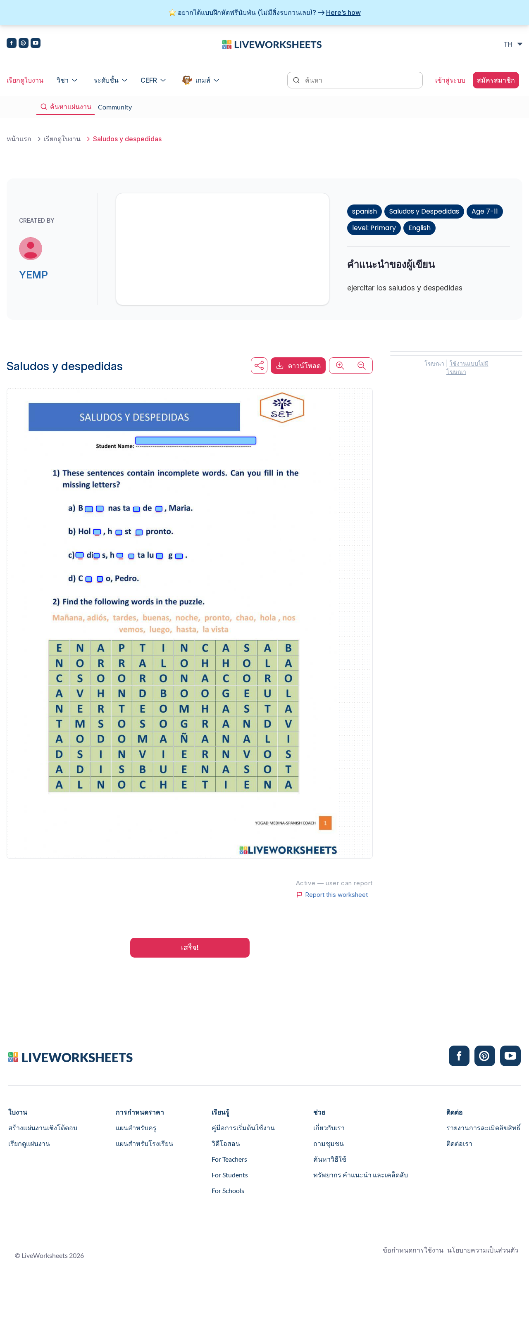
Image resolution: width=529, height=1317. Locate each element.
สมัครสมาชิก (496, 80)
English (419, 228)
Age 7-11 (485, 211)
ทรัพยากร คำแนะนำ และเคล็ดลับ (360, 1175)
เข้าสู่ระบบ (450, 80)
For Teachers (229, 1159)
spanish (364, 211)
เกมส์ (202, 80)
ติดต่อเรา (459, 1143)
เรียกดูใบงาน (25, 80)
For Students (230, 1175)
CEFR (149, 80)
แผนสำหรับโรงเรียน (144, 1143)
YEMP (33, 275)
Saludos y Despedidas (424, 211)
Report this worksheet (336, 894)
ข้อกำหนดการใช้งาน (413, 1250)
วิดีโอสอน (226, 1143)
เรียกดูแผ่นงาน (29, 1143)
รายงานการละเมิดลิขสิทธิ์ (483, 1128)
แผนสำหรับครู (136, 1128)
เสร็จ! (190, 947)
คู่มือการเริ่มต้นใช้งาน (243, 1128)
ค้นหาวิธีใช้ (329, 1159)
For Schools (228, 1190)
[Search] (297, 79)
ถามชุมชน (328, 1143)
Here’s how (343, 12)
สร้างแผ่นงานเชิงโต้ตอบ (42, 1128)
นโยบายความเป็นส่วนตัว (482, 1250)
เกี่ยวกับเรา (329, 1128)
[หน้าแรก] (272, 44)
